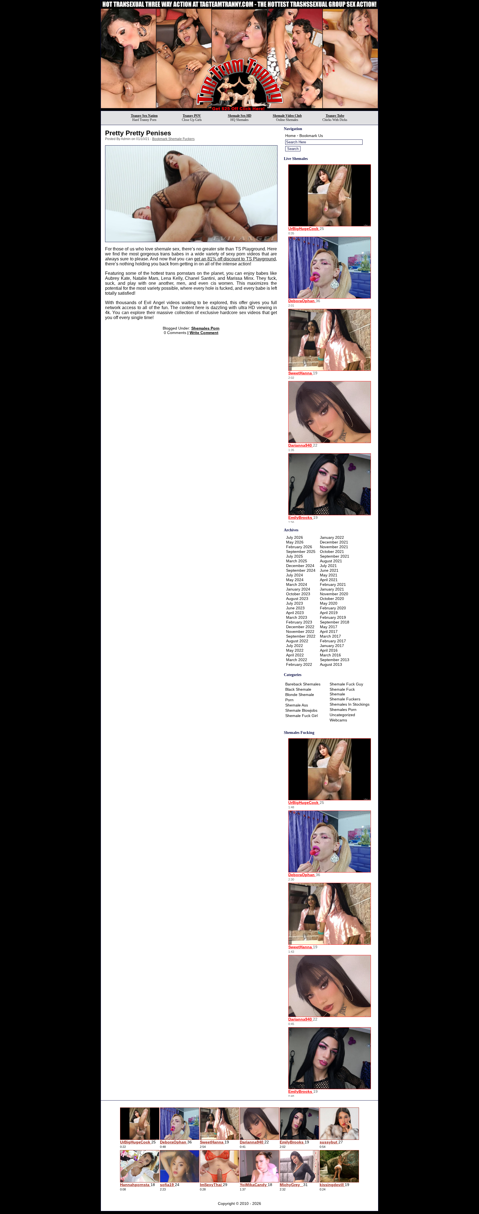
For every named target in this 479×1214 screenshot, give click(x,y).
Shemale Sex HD (239, 116)
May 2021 (328, 575)
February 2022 (299, 664)
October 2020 (332, 598)
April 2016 (329, 650)
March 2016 (330, 655)
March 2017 (330, 636)
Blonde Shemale (299, 694)
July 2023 (294, 603)
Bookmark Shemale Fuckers (173, 139)
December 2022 (300, 627)
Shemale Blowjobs (301, 710)
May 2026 (295, 542)
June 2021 (329, 570)
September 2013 (334, 660)
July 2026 (294, 537)
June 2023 (295, 608)
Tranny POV (192, 116)
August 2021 (331, 561)
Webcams (338, 720)
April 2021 (329, 580)
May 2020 (328, 603)
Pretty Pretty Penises (138, 133)
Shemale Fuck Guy (346, 684)
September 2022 (300, 636)
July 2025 (294, 556)
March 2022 (296, 660)
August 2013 (331, 664)
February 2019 (333, 617)
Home (290, 135)
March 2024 (296, 584)
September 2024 (300, 570)
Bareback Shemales (302, 684)
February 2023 (299, 622)
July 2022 (294, 645)
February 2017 (333, 641)
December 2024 (300, 565)
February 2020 (333, 608)
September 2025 (300, 551)
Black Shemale (298, 689)
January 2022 (332, 537)
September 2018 (334, 622)
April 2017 (329, 631)
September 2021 (334, 556)
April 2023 (295, 612)
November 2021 (334, 547)
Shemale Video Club (287, 116)
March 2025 (296, 561)
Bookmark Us (311, 135)
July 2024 (294, 575)
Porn (289, 700)
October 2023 (298, 594)
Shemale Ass (296, 705)
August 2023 (297, 598)
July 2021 (328, 565)
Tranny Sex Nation (144, 116)
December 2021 (334, 542)
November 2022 (300, 631)
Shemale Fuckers (345, 699)
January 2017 (332, 645)
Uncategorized (342, 715)
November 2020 (334, 594)
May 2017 (328, 627)
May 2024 (295, 580)
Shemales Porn (205, 328)
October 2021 (332, 551)
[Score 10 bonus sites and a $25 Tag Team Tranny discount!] (239, 109)
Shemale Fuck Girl (301, 715)
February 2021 (333, 584)
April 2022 (295, 655)
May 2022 (295, 650)
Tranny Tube (335, 116)
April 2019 (329, 612)
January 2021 (332, 589)
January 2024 (298, 589)
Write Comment (204, 332)
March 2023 (296, 617)
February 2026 (299, 547)
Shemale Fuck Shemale (342, 691)
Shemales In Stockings (350, 704)
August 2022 (297, 641)
